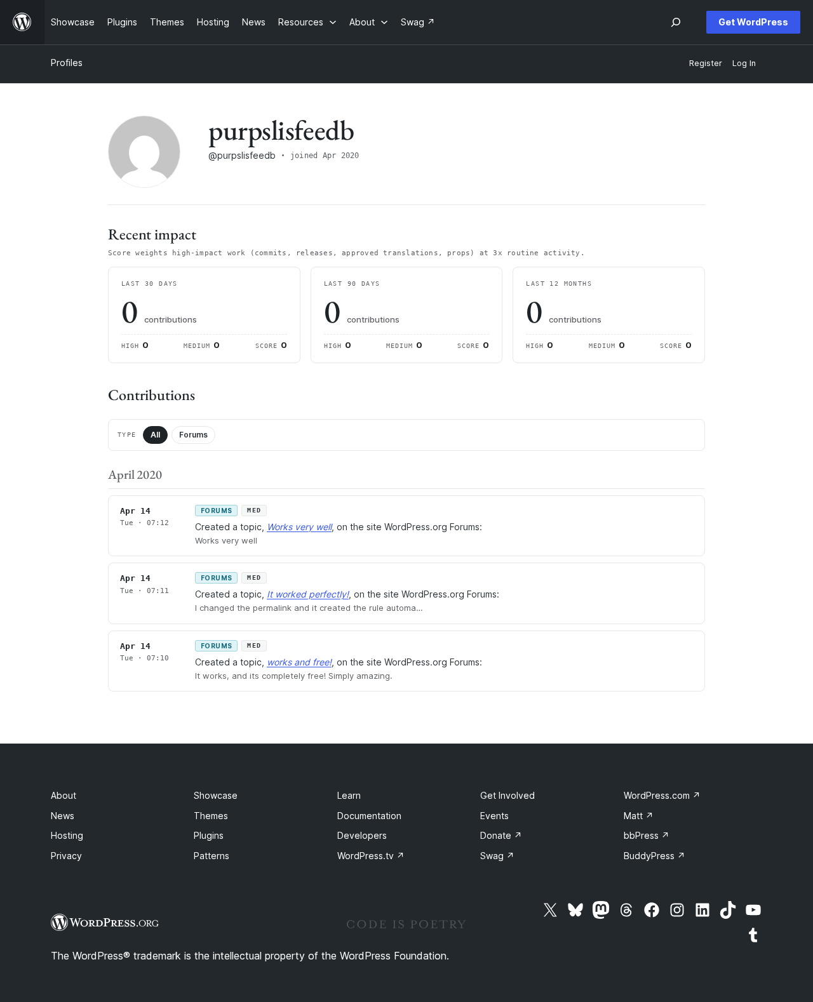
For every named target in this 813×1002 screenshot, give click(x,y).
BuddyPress (654, 855)
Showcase (216, 795)
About (63, 795)
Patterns (211, 855)
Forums (193, 434)
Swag (497, 855)
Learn (349, 795)
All (155, 434)
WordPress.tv (371, 855)
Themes (211, 815)
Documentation (369, 815)
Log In (744, 63)
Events (494, 815)
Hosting (67, 835)
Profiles (67, 62)
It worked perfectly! (308, 594)
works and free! (299, 662)
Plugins (209, 835)
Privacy (66, 855)
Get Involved (507, 795)
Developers (362, 835)
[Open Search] (676, 22)
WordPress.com (662, 795)
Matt (639, 815)
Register (705, 63)
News (62, 815)
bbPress (646, 835)
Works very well (299, 526)
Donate (501, 835)
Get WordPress (753, 22)
